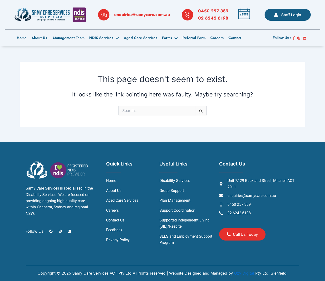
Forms (167, 37)
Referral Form (194, 37)
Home (22, 37)
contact (234, 37)
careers (217, 37)
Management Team (68, 37)
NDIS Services (101, 37)
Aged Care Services (140, 37)
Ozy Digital (244, 273)
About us (39, 37)
